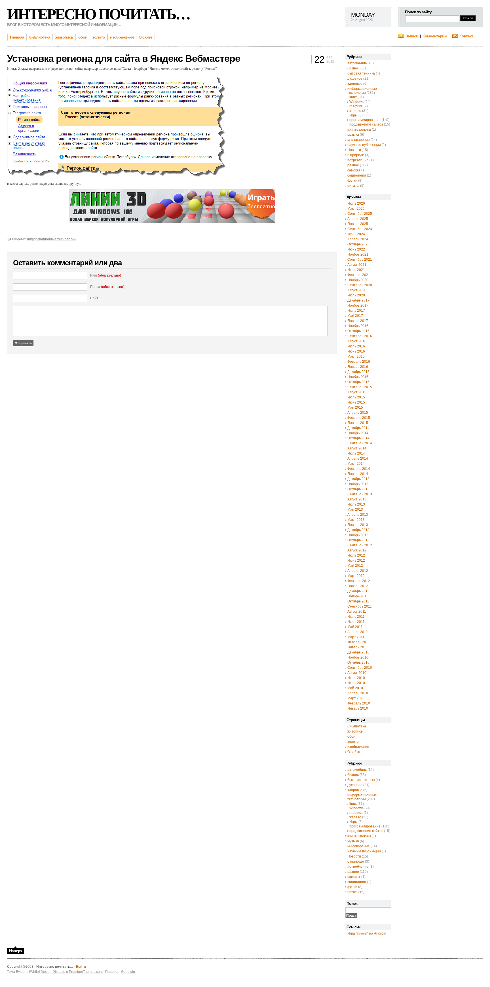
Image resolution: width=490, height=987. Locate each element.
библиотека (356, 726)
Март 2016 (356, 356)
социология (356, 175)
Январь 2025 (357, 224)
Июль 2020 (356, 295)
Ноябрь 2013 (357, 484)
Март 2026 (356, 209)
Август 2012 (356, 550)
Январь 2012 (357, 586)
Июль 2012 (356, 555)
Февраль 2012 (358, 581)
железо (355, 111)
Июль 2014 (356, 453)
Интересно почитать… (98, 14)
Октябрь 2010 (358, 663)
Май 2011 (355, 627)
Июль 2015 (356, 397)
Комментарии (435, 36)
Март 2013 (356, 520)
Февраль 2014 (358, 469)
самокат (353, 170)
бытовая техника (361, 73)
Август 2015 (356, 392)
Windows (356, 102)
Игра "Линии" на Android (366, 933)
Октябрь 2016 (358, 331)
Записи (411, 36)
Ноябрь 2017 (357, 305)
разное (353, 165)
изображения (358, 747)
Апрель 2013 (357, 515)
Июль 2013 (356, 504)
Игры (353, 115)
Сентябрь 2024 (359, 229)
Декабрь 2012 (358, 530)
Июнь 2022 (356, 249)
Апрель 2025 (357, 219)
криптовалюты (359, 129)
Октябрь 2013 (358, 489)
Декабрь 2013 (358, 479)
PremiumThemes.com (86, 972)
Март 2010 (356, 698)
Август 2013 (356, 499)
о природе (355, 155)
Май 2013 (355, 509)
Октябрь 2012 (358, 540)
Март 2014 (356, 464)
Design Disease (53, 972)
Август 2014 (356, 448)
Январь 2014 (357, 474)
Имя (105, 275)
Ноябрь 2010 (357, 657)
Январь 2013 (357, 525)
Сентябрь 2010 (359, 668)
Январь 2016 (357, 367)
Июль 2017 (356, 311)
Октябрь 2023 (358, 244)
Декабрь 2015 (358, 372)
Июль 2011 (356, 617)
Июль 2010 (356, 678)
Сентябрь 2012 (359, 545)
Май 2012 (355, 566)
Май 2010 (355, 688)
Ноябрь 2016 (357, 326)
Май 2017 (355, 316)
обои (351, 736)
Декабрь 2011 (358, 591)
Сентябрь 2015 (359, 387)
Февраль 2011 (358, 642)
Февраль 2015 (358, 418)
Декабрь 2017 (358, 300)
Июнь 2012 (356, 561)
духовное (354, 78)
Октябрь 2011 (358, 601)
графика (356, 106)
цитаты (353, 186)
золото (353, 742)
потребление (358, 160)
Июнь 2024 (356, 234)
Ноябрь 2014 (357, 433)
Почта (107, 287)
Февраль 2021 (358, 275)
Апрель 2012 (357, 571)
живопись (355, 731)
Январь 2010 (357, 708)
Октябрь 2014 (358, 438)
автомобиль (357, 63)
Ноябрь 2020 (357, 280)
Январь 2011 (357, 647)
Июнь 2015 (356, 402)
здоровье (354, 84)
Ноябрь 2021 (357, 254)
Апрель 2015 (357, 413)
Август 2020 (356, 290)
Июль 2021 (356, 270)
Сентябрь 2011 (359, 606)
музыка (353, 135)
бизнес (353, 68)
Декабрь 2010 (358, 652)
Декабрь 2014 (358, 428)
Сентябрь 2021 (359, 260)
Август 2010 (356, 673)
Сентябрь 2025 (359, 214)
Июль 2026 (356, 203)
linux (353, 97)
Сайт (94, 298)
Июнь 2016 (356, 351)
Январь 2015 (357, 423)
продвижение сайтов (366, 124)
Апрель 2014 (357, 458)
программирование (365, 120)
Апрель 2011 (357, 632)
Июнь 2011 (356, 622)
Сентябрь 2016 (359, 336)
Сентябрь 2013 (359, 494)
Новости (354, 150)
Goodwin (128, 972)
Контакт (466, 36)
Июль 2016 (356, 346)
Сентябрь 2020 (359, 285)
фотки (352, 180)
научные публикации (364, 145)
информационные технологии (362, 91)
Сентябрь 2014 (359, 443)
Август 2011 (356, 612)
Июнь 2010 (356, 683)
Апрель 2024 (357, 239)
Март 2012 (356, 576)
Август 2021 (356, 265)
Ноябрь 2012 (357, 535)
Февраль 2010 (358, 703)
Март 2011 (355, 637)
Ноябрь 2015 (357, 377)
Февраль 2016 (358, 362)
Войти (81, 967)
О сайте (353, 752)
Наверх (15, 950)
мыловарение (358, 140)
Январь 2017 (357, 321)
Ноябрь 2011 (357, 596)
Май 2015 (355, 407)
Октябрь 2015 (358, 382)
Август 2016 (356, 341)
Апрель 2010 (357, 693)
